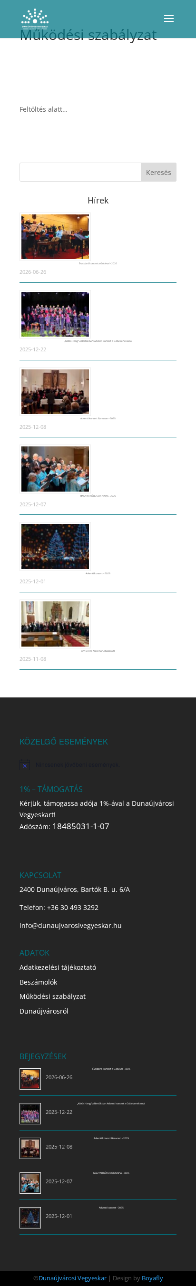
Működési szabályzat (53, 996)
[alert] (98, 764)
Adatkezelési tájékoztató (58, 967)
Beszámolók (38, 981)
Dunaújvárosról (44, 1010)
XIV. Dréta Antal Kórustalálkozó (98, 650)
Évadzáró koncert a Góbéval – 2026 (98, 263)
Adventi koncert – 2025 (98, 573)
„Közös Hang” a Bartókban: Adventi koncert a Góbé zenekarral (98, 340)
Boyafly (152, 1278)
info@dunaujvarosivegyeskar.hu (71, 925)
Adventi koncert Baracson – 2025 (98, 418)
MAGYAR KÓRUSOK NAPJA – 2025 (98, 495)
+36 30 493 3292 (72, 907)
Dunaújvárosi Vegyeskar (73, 1278)
